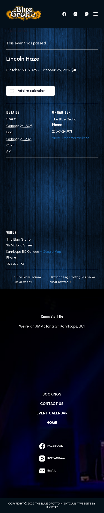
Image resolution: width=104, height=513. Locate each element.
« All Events (16, 31)
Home (52, 422)
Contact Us (52, 404)
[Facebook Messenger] (87, 14)
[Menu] (95, 14)
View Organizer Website (70, 138)
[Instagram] (75, 14)
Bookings (52, 394)
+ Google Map (50, 252)
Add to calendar (31, 91)
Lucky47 (52, 507)
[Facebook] (64, 14)
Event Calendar (52, 413)
